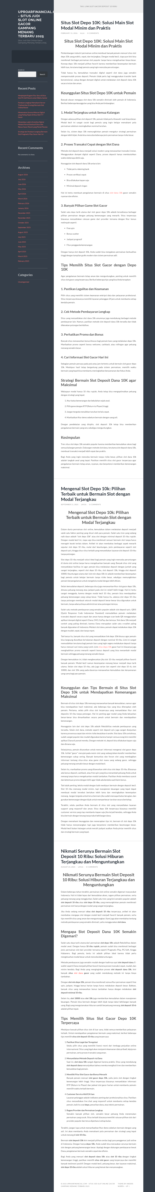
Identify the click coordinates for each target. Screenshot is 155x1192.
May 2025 (22, 247)
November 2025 (24, 218)
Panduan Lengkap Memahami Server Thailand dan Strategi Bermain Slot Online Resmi (31, 105)
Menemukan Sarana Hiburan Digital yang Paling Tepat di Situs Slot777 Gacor (31, 114)
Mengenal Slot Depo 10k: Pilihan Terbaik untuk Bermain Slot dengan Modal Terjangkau (95, 494)
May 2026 (22, 189)
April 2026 (22, 194)
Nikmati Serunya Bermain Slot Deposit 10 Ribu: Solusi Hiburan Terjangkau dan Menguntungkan (92, 856)
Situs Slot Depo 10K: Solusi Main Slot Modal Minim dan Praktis (97, 25)
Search (21, 70)
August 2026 (23, 175)
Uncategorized (23, 282)
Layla (83, 504)
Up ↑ (128, 1186)
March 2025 (22, 256)
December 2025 (24, 213)
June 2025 (22, 242)
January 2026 (23, 208)
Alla (82, 33)
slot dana (78, 973)
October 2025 (23, 223)
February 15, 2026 (69, 33)
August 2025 (23, 232)
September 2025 (24, 227)
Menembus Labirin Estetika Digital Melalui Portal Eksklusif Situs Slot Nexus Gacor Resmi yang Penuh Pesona (32, 124)
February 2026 (23, 203)
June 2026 (22, 184)
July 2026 (22, 179)
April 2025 (22, 252)
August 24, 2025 (68, 867)
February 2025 (23, 261)
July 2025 (22, 237)
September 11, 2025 (69, 504)
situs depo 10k (104, 647)
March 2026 (22, 199)
